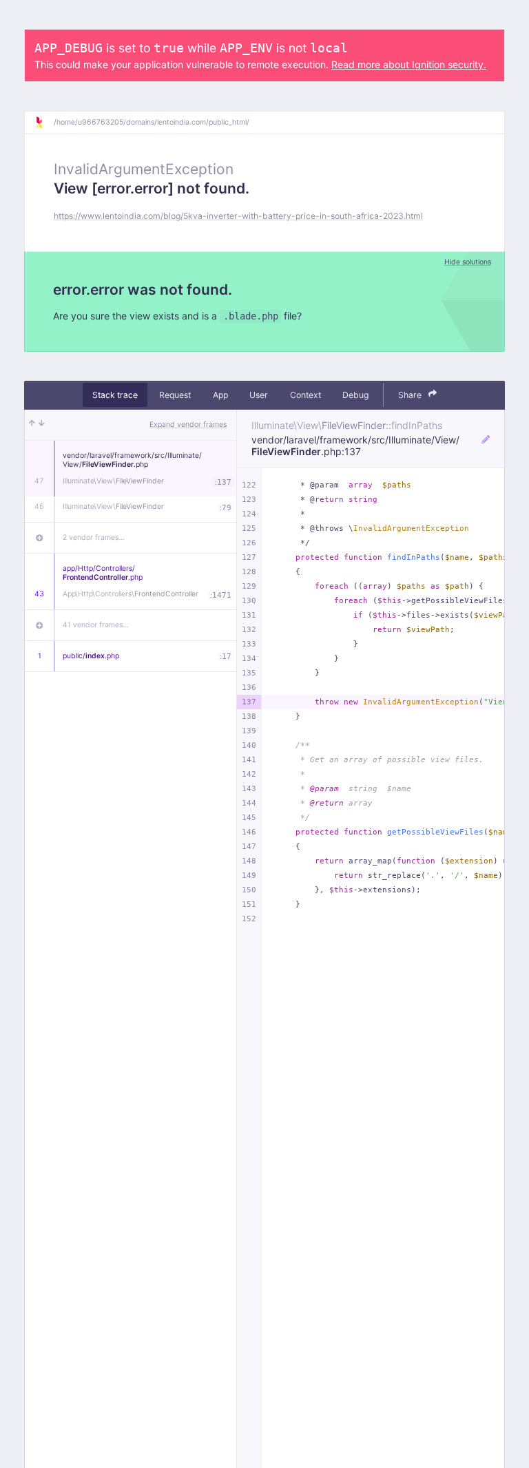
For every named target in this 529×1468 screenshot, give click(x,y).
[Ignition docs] (44, 122)
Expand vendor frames (188, 424)
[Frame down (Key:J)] (41, 424)
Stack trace (115, 395)
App (220, 395)
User (258, 395)
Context (305, 395)
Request (175, 395)
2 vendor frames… (94, 537)
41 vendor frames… (96, 624)
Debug (355, 395)
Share (411, 395)
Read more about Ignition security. (408, 64)
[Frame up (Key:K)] (32, 424)
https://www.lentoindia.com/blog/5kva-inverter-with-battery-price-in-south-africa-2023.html (238, 216)
